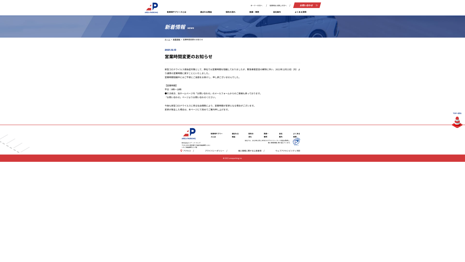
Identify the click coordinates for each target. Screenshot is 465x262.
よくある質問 (300, 11)
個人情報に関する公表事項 (249, 150)
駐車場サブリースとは (176, 11)
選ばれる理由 (206, 11)
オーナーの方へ (256, 5)
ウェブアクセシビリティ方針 (287, 150)
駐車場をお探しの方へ (278, 5)
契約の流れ (230, 11)
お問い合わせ (307, 5)
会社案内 (277, 11)
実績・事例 (254, 11)
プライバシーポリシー (214, 150)
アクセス (187, 150)
